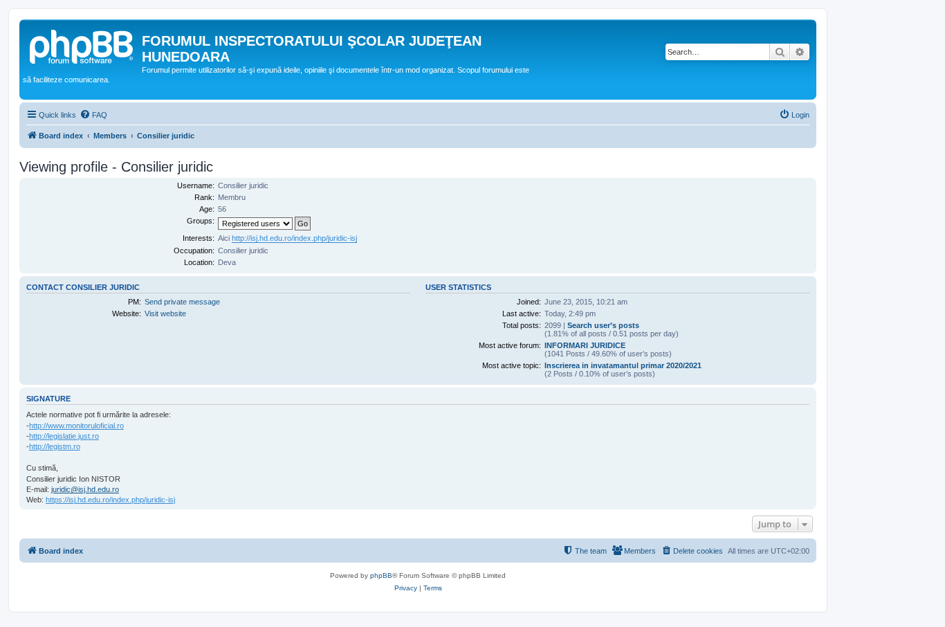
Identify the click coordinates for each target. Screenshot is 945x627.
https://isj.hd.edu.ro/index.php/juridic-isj (110, 500)
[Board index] (82, 45)
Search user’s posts (603, 325)
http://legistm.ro (54, 446)
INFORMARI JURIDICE (584, 345)
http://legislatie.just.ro (64, 436)
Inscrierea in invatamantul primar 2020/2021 (622, 365)
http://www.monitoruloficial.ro (76, 425)
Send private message (182, 302)
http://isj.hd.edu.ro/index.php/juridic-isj (294, 238)
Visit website (165, 313)
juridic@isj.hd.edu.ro (85, 489)
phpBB (381, 575)
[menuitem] (93, 115)
